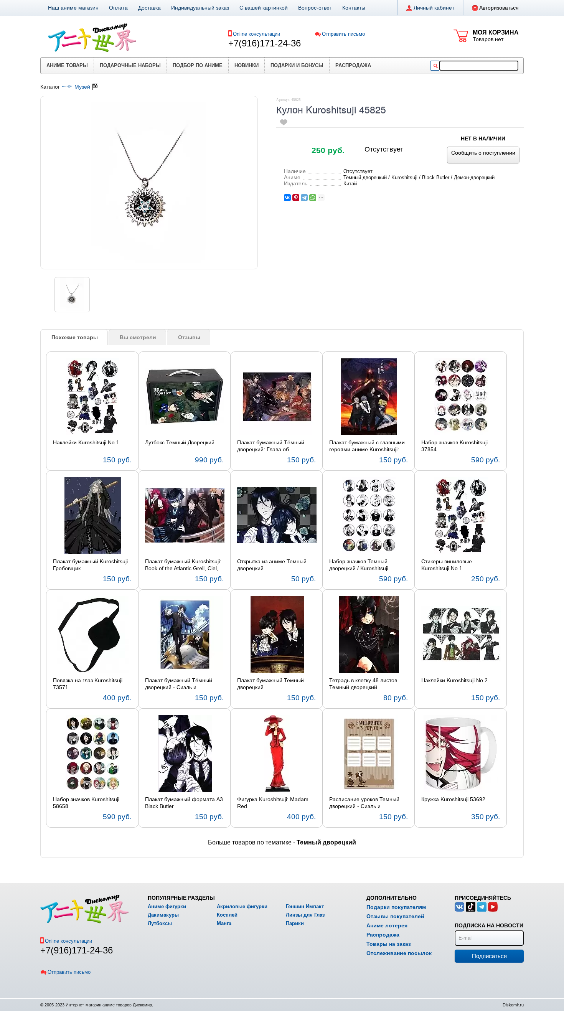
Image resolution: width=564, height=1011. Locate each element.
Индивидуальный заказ (200, 8)
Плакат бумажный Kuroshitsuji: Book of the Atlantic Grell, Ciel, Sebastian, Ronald (183, 565)
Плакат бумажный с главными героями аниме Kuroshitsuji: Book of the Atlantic (367, 446)
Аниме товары (67, 65)
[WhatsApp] (312, 197)
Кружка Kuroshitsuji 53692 (453, 799)
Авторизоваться (499, 8)
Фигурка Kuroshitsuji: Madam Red (272, 802)
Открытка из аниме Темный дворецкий (272, 564)
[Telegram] (304, 197)
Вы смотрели (138, 337)
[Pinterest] (295, 197)
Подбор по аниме (198, 65)
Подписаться (489, 956)
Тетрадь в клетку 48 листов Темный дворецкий (363, 683)
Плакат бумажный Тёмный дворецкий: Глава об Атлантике (270, 446)
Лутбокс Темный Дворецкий (179, 442)
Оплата (118, 8)
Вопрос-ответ (315, 8)
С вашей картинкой (263, 8)
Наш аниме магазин (73, 8)
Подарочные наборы (130, 65)
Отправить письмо (343, 34)
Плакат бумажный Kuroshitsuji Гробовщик (90, 564)
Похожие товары (74, 337)
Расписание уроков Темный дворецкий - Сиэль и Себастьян (364, 803)
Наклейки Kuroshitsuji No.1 (86, 442)
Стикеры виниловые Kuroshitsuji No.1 (446, 564)
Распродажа (353, 65)
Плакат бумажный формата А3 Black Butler (184, 802)
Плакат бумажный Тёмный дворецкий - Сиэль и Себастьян (178, 684)
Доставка (149, 8)
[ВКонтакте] (287, 197)
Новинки (246, 65)
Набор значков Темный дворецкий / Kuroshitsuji (358, 564)
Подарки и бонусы (296, 65)
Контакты (353, 8)
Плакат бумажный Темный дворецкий (270, 683)
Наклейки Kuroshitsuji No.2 (454, 680)
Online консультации (256, 34)
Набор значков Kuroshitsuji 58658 (86, 802)
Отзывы (189, 337)
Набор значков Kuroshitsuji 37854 (454, 445)
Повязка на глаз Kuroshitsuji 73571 (87, 683)
